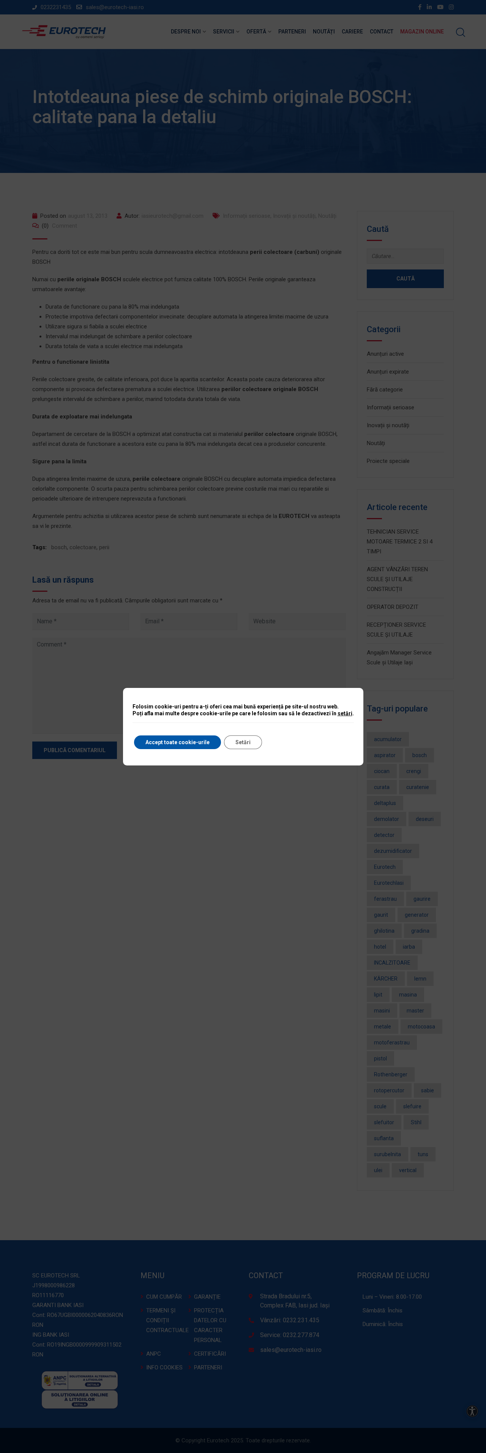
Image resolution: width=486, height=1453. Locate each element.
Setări (243, 742)
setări (345, 713)
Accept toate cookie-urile (177, 742)
